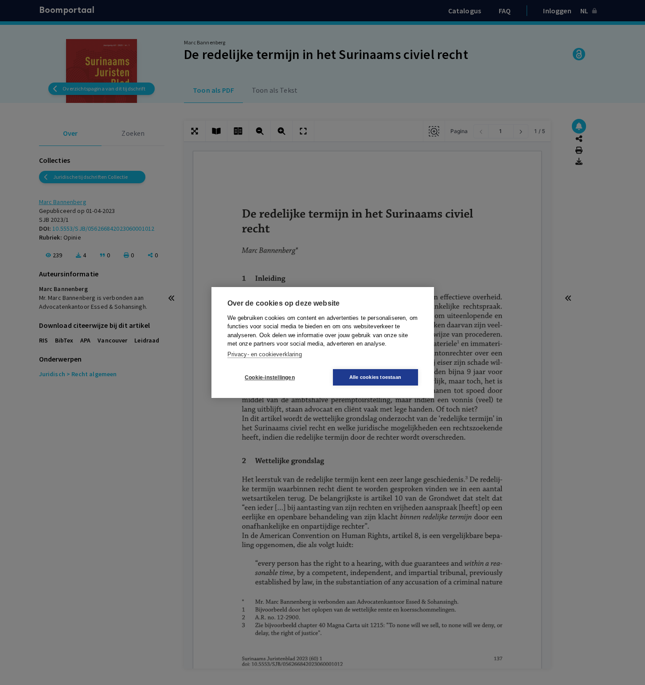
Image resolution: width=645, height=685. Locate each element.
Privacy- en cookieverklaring (264, 354)
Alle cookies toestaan (375, 377)
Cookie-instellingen (270, 377)
